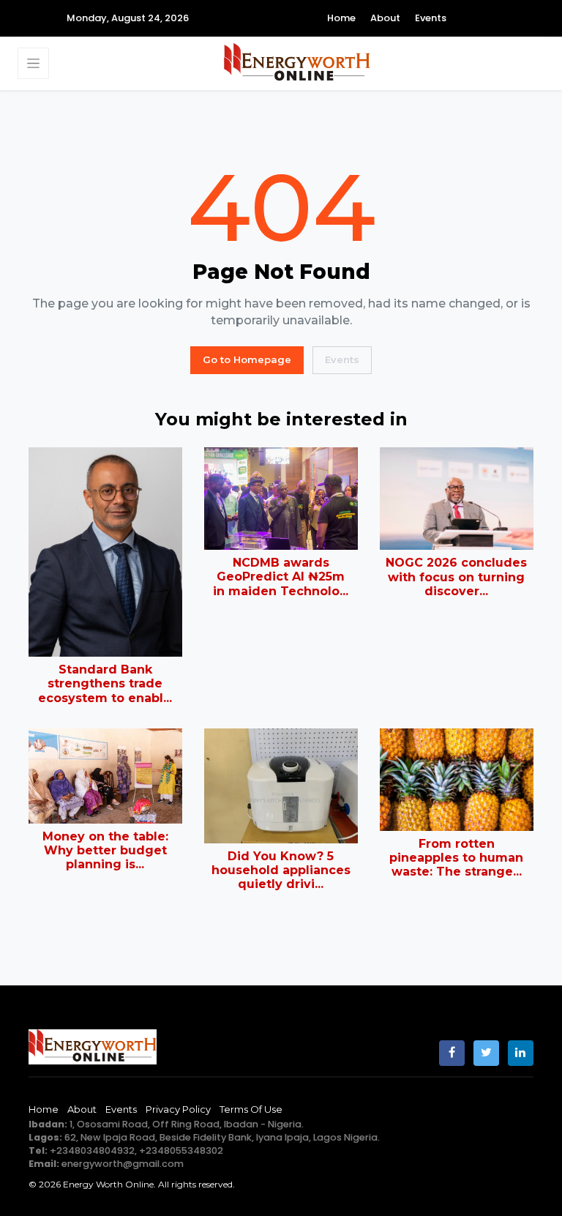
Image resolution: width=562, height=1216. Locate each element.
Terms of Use (251, 1109)
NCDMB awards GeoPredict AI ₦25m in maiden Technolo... (280, 576)
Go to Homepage (247, 359)
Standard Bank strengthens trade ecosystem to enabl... (105, 683)
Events (430, 18)
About (385, 18)
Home (341, 18)
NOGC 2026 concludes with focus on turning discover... (456, 576)
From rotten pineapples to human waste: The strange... (456, 858)
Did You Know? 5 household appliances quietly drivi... (281, 870)
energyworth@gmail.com (122, 1163)
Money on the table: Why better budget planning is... (105, 850)
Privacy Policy (178, 1109)
